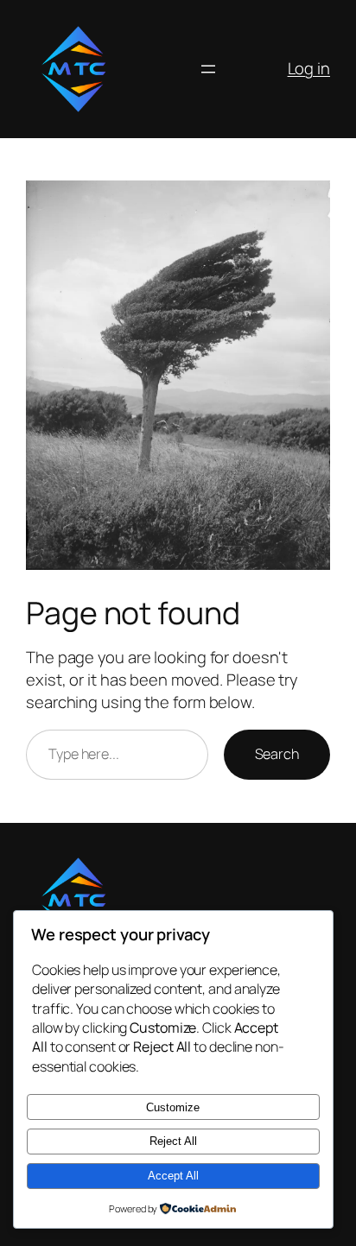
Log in (309, 68)
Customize (173, 1107)
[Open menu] (208, 69)
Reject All (173, 1141)
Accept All (173, 1175)
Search (277, 753)
